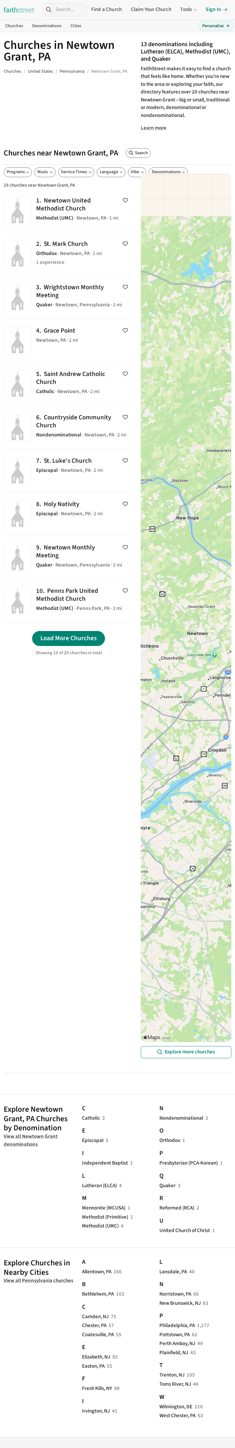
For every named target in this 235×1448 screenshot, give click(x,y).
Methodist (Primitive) (105, 1217)
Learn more (153, 128)
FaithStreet (19, 10)
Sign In (213, 9)
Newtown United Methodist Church (68, 210)
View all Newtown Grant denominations (31, 1140)
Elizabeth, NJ (96, 1357)
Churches (14, 26)
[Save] (125, 200)
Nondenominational (181, 1118)
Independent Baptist (105, 1163)
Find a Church (106, 9)
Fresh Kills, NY (97, 1388)
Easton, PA (93, 1366)
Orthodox (169, 1140)
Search (141, 153)
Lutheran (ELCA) (99, 1185)
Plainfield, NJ (173, 1352)
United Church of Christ (184, 1230)
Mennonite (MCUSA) (103, 1208)
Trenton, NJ (172, 1375)
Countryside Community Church (68, 427)
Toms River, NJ (175, 1384)
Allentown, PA (96, 1271)
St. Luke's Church (68, 470)
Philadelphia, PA (177, 1325)
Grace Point (68, 340)
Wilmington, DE (175, 1406)
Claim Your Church (151, 9)
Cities (75, 26)
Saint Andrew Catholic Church (68, 383)
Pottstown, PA (174, 1334)
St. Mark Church (68, 253)
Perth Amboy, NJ (177, 1343)
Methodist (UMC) (100, 1226)
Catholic (91, 1118)
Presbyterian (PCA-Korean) (188, 1163)
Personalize (216, 26)
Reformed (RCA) (176, 1208)
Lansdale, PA (173, 1271)
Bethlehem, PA (98, 1294)
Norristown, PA (175, 1294)
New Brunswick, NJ (180, 1303)
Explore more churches (190, 1052)
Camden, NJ (95, 1316)
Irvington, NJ (96, 1411)
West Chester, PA (177, 1415)
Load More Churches (68, 638)
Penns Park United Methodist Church (68, 600)
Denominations (47, 26)
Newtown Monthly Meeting (68, 557)
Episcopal (92, 1140)
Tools (186, 9)
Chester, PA (94, 1325)
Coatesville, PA (98, 1334)
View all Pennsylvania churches (38, 1280)
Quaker (167, 1185)
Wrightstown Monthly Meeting (68, 297)
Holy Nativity (68, 513)
